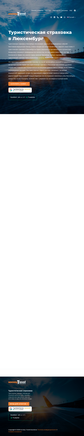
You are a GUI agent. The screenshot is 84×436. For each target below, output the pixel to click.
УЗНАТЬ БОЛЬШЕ (16, 169)
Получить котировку (37, 10)
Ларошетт (11, 283)
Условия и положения (15, 432)
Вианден (11, 328)
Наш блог (48, 10)
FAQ (71, 10)
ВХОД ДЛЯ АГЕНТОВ (18, 404)
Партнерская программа (60, 10)
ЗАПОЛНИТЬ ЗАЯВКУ (18, 84)
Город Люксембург (14, 240)
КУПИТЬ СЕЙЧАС (16, 226)
